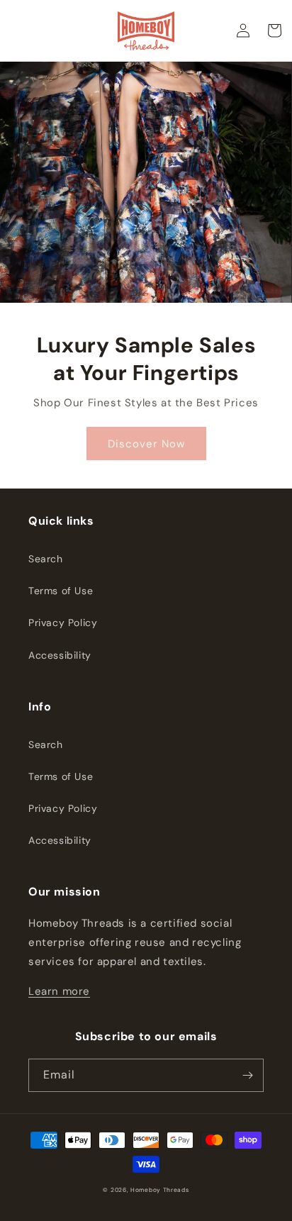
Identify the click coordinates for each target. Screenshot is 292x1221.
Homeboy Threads (159, 1190)
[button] (274, 30)
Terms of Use (60, 590)
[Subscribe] (247, 1075)
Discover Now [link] (146, 444)
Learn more (59, 991)
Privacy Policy (62, 622)
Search (45, 558)
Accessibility (59, 655)
